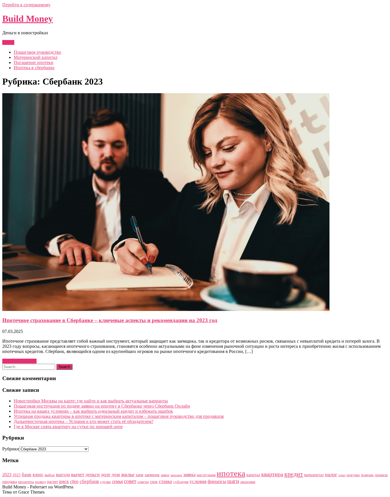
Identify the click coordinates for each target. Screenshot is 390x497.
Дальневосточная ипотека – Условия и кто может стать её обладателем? (83, 421)
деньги (92, 474)
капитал (253, 474)
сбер (74, 481)
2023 (6, 474)
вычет (77, 474)
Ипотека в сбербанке (34, 67)
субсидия (180, 482)
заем (139, 474)
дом (116, 474)
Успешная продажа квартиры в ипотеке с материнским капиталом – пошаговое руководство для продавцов (119, 416)
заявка (189, 474)
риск (64, 481)
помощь (367, 475)
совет (130, 481)
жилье (127, 474)
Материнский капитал (35, 57)
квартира (272, 474)
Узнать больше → (19, 361)
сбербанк (89, 481)
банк (26, 474)
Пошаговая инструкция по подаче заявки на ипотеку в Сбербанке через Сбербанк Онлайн (102, 406)
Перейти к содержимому (26, 4)
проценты (26, 482)
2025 (17, 475)
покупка (353, 475)
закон (165, 475)
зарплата (176, 475)
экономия (247, 482)
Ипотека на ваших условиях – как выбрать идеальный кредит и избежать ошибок (93, 411)
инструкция (206, 475)
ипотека (231, 473)
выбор (50, 475)
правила (381, 475)
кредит (293, 474)
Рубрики (10, 448)
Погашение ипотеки (33, 62)
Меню (8, 42)
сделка (105, 482)
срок (154, 481)
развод (40, 482)
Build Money (27, 18)
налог (331, 474)
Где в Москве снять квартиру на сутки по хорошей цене (68, 426)
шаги (233, 481)
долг (105, 474)
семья (117, 481)
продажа (9, 481)
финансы (217, 481)
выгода (63, 474)
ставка (165, 481)
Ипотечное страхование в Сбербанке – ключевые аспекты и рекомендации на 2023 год (109, 320)
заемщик (152, 474)
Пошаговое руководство (37, 52)
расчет (52, 481)
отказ (341, 475)
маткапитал (314, 474)
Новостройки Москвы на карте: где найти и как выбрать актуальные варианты (91, 400)
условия (198, 481)
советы (143, 482)
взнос (38, 474)
